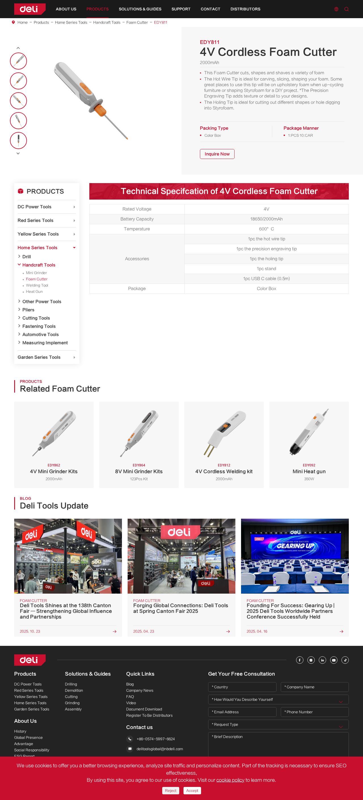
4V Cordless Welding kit (224, 471)
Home (23, 22)
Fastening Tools (39, 326)
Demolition (74, 690)
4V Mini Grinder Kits (54, 471)
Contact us (139, 727)
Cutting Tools (36, 318)
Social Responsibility (31, 750)
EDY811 (160, 22)
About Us (66, 9)
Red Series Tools (36, 220)
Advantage (23, 744)
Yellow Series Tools (38, 234)
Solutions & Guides (140, 9)
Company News (139, 690)
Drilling (71, 684)
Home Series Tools (71, 22)
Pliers (28, 309)
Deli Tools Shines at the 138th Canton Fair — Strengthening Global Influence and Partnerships (66, 611)
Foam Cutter (137, 22)
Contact (210, 9)
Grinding (72, 703)
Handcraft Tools (107, 22)
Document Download (144, 709)
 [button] (18, 153)
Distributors (245, 9)
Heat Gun (34, 292)
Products (97, 9)
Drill (26, 256)
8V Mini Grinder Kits (139, 471)
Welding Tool (37, 285)
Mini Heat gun (309, 471)
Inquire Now (217, 154)
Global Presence (28, 738)
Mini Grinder (36, 273)
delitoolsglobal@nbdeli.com (160, 749)
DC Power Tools (35, 206)
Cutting (71, 697)
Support (181, 9)
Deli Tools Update (54, 506)
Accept (192, 791)
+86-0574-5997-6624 (156, 739)
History (20, 731)
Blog (130, 684)
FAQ (130, 697)
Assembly (73, 709)
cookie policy (230, 780)
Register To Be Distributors (149, 715)
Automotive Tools (40, 334)
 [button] (18, 48)
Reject (170, 791)
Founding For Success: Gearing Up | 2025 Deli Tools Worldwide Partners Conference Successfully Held (291, 611)
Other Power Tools (42, 301)
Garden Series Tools (39, 357)
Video (131, 703)
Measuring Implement (45, 342)
